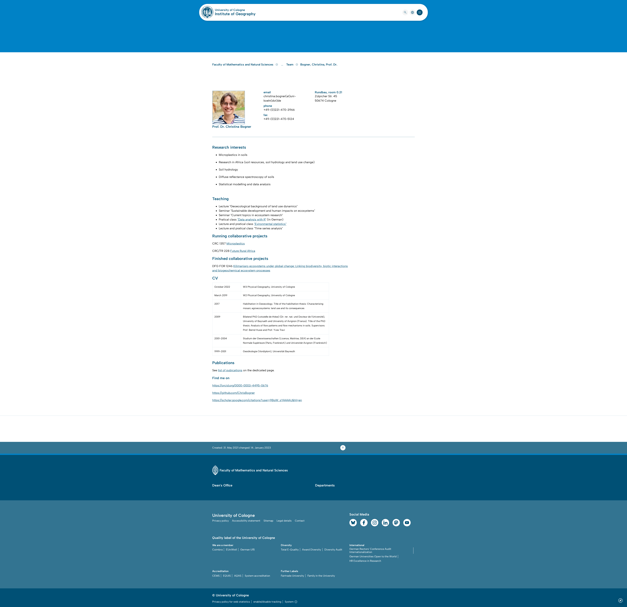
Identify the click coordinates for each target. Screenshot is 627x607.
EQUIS (227, 575)
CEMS (216, 575)
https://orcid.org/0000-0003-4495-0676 (240, 385)
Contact (300, 520)
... (282, 64)
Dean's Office (222, 485)
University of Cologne (235, 9)
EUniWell (231, 549)
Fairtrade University (292, 575)
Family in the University (321, 575)
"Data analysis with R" (251, 219)
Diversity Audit (333, 549)
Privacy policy (220, 520)
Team (290, 64)
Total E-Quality (290, 549)
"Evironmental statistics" (270, 224)
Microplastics (235, 243)
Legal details (284, 520)
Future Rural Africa (242, 251)
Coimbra (217, 549)
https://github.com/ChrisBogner (233, 393)
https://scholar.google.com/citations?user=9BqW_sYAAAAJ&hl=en (257, 400)
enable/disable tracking (267, 601)
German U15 (247, 549)
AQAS (237, 575)
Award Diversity (311, 549)
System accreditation (257, 575)
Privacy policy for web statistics (231, 601)
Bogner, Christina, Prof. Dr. (318, 64)
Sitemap (268, 520)
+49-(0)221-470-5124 (279, 119)
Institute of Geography (235, 13)
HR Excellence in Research (365, 560)
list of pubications (230, 370)
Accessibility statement (246, 520)
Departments (325, 485)
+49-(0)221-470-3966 (279, 110)
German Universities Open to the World (373, 556)
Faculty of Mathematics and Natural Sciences (243, 64)
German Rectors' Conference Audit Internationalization (370, 550)
